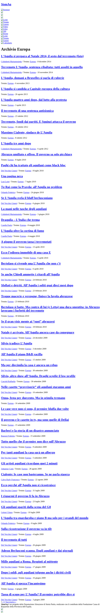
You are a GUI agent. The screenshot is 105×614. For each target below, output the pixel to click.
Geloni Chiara (6, 512)
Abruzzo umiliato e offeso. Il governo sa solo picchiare (36, 154)
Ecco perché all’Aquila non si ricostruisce (28, 485)
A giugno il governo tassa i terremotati (26, 241)
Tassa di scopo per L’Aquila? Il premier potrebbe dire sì (38, 594)
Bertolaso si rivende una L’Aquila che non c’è (31, 263)
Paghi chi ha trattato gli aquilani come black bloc (33, 165)
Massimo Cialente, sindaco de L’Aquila (26, 132)
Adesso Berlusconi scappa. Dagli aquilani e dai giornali (37, 550)
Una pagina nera (12, 176)
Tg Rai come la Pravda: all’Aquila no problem (31, 187)
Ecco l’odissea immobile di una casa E (26, 252)
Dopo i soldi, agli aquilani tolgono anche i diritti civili (36, 572)
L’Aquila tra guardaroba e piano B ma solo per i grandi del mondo (44, 518)
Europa (33, 61)
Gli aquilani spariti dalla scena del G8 (26, 507)
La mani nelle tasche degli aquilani (24, 208)
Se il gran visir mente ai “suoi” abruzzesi (28, 321)
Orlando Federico (8, 192)
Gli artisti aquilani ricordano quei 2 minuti (29, 463)
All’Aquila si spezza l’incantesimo (23, 583)
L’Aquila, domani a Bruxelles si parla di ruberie (32, 78)
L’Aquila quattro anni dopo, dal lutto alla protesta (34, 99)
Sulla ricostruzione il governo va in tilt (26, 528)
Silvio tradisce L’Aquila (16, 343)
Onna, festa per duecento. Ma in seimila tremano (33, 398)
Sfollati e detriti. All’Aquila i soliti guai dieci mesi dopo (37, 285)
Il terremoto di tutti (14, 539)
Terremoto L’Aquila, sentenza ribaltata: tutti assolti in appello (42, 67)
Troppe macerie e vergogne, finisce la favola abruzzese (37, 296)
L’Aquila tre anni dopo (16, 143)
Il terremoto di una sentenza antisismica (27, 110)
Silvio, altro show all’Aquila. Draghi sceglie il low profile (38, 376)
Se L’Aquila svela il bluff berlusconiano (27, 198)
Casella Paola (6, 225)
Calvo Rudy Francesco (10, 480)
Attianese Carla (7, 469)
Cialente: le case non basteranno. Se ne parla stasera (35, 474)
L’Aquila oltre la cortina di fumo (22, 230)
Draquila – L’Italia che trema (20, 219)
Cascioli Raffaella (8, 381)
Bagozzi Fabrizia (8, 436)
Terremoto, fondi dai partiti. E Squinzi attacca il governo (38, 121)
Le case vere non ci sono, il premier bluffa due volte (35, 408)
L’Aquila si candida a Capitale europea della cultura (35, 88)
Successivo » (11, 602)
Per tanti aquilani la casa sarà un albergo (28, 452)
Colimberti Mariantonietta (11, 61)
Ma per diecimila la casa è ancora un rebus (29, 365)
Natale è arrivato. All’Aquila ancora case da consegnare (37, 332)
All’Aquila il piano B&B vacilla (21, 354)
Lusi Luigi (5, 182)
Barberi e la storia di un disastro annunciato (30, 430)
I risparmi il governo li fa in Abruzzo (25, 496)
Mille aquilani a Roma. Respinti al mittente (29, 561)
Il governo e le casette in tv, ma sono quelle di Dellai (35, 419)
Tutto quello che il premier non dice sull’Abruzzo (33, 441)
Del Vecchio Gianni (9, 171)
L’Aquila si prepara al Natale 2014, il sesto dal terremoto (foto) (42, 56)
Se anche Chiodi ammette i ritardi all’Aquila (30, 274)
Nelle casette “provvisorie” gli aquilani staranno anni (36, 387)
